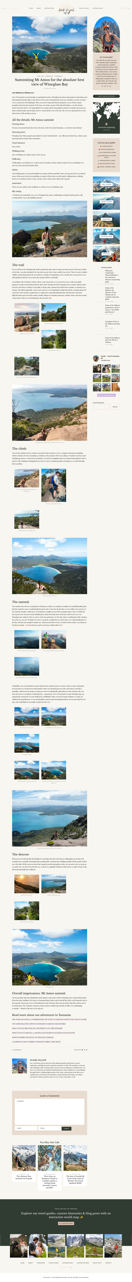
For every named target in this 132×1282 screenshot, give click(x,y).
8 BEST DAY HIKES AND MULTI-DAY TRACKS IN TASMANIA (33, 1037)
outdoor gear (97, 8)
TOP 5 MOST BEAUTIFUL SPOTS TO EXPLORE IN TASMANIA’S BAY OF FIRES (39, 1024)
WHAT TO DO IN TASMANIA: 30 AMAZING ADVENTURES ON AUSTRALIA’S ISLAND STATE (43, 1033)
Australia (49, 76)
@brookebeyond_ (106, 360)
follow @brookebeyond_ (107, 395)
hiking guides (84, 8)
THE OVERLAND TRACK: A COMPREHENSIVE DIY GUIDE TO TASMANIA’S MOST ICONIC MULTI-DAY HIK (49, 1019)
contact (108, 1263)
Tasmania (58, 76)
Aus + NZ (40, 76)
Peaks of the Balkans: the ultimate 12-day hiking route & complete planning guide (112, 293)
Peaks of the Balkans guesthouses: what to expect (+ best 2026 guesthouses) (112, 308)
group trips (97, 1263)
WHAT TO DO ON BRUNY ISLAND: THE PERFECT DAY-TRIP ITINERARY (37, 1028)
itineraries (41, 1263)
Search (115, 407)
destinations (49, 8)
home (31, 8)
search (4, 8)
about (39, 8)
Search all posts (98, 403)
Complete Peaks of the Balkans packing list (112, 324)
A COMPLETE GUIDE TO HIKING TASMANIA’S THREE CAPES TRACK (36, 1042)
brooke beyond (38, 1060)
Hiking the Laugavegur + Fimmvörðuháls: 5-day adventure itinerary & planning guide (112, 276)
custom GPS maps (83, 1263)
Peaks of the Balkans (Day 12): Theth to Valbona (112, 340)
